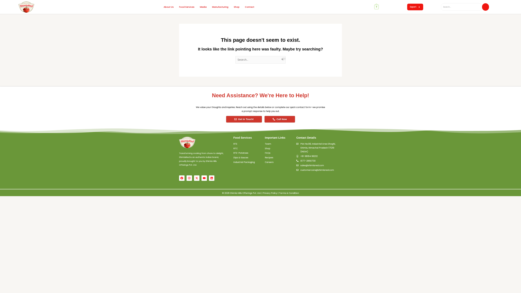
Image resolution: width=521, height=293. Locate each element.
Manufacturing (220, 7)
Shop (236, 7)
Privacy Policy (270, 193)
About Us (169, 7)
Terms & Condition (289, 193)
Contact (249, 7)
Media (203, 7)
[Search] (485, 7)
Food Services (186, 7)
